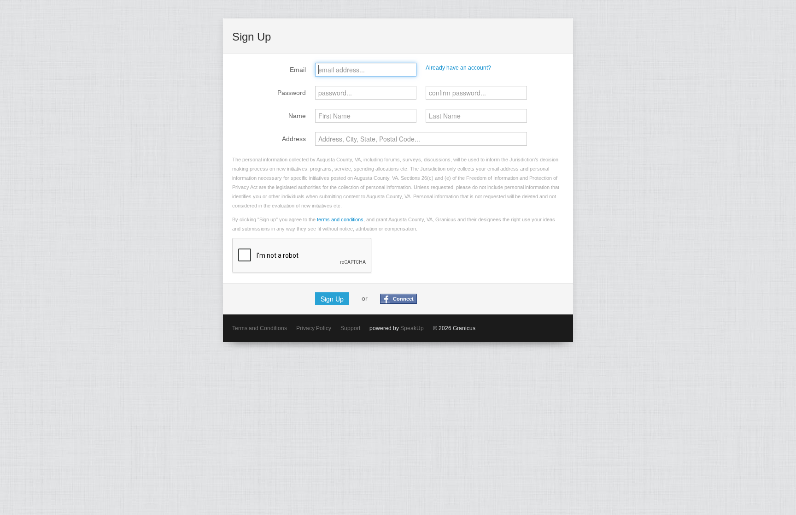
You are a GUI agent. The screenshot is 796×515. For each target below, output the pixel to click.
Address (294, 138)
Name (297, 115)
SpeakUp (412, 328)
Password (291, 92)
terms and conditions (340, 219)
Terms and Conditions (259, 328)
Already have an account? (458, 68)
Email (298, 69)
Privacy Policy (313, 328)
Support (350, 328)
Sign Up (332, 298)
